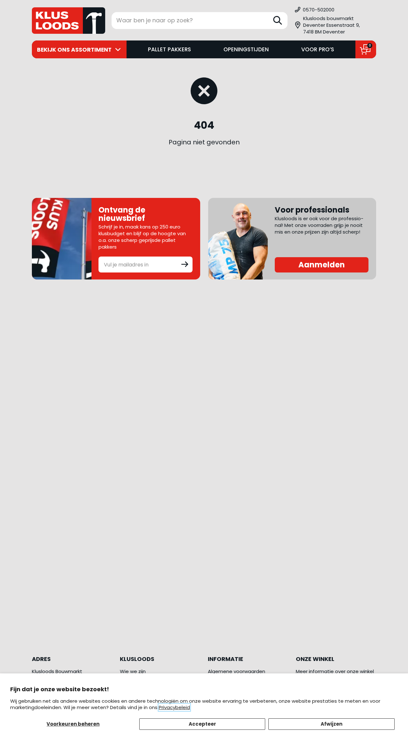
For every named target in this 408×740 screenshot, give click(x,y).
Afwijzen (331, 724)
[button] (335, 25)
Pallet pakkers (169, 49)
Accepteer (202, 724)
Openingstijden (246, 49)
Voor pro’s (317, 49)
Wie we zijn (133, 671)
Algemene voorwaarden (236, 671)
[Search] (277, 20)
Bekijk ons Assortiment (74, 50)
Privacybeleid (174, 707)
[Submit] (184, 264)
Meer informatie (315, 671)
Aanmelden (321, 264)
